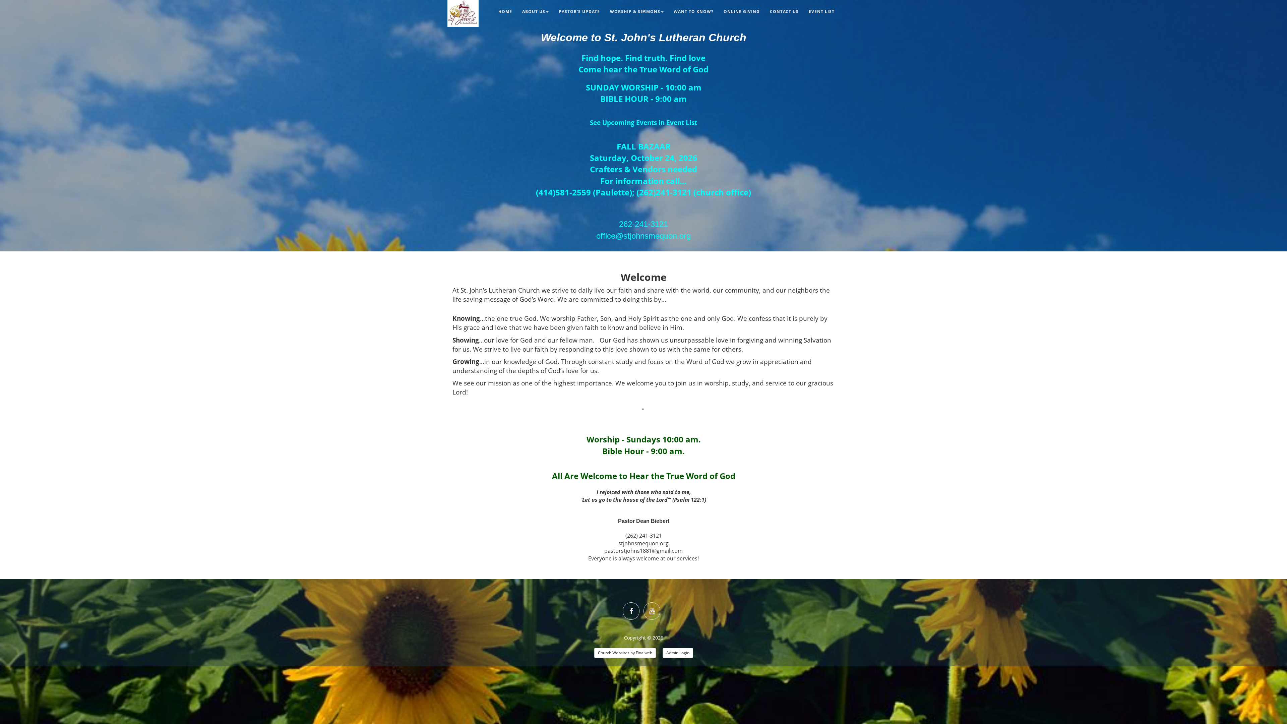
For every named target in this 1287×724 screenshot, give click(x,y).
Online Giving (742, 11)
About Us (533, 11)
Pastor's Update (579, 11)
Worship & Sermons (635, 11)
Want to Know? (694, 11)
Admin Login (677, 653)
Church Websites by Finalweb (625, 653)
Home (505, 11)
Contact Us (784, 11)
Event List (822, 11)
